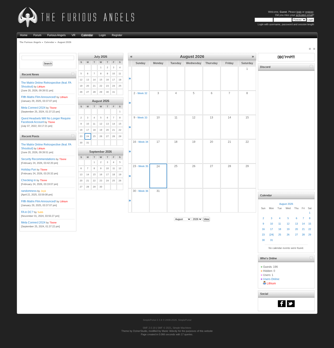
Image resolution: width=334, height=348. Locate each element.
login (299, 11)
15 (309, 223)
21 (303, 229)
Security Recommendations (38, 159)
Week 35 (143, 166)
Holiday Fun (28, 169)
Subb (40, 212)
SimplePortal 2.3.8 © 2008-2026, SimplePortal (167, 320)
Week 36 (143, 191)
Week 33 (142, 117)
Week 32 (142, 93)
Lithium (41, 86)
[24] (271, 234)
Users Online (271, 279)
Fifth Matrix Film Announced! (38, 97)
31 (271, 240)
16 (263, 229)
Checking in (28, 180)
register (309, 11)
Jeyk (43, 191)
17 (271, 229)
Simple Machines (182, 327)
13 (296, 223)
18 (279, 229)
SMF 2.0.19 (149, 327)
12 (288, 223)
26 (288, 234)
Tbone (53, 107)
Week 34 (143, 141)
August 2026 (100, 101)
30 (263, 240)
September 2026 (100, 151)
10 (271, 223)
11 (279, 223)
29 (309, 234)
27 (296, 234)
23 (263, 234)
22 (309, 229)
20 (296, 229)
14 (303, 223)
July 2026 (100, 56)
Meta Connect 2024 (33, 107)
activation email (304, 15)
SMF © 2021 (164, 327)
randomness (29, 191)
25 (279, 234)
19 (288, 229)
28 (303, 234)
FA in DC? (27, 212)
